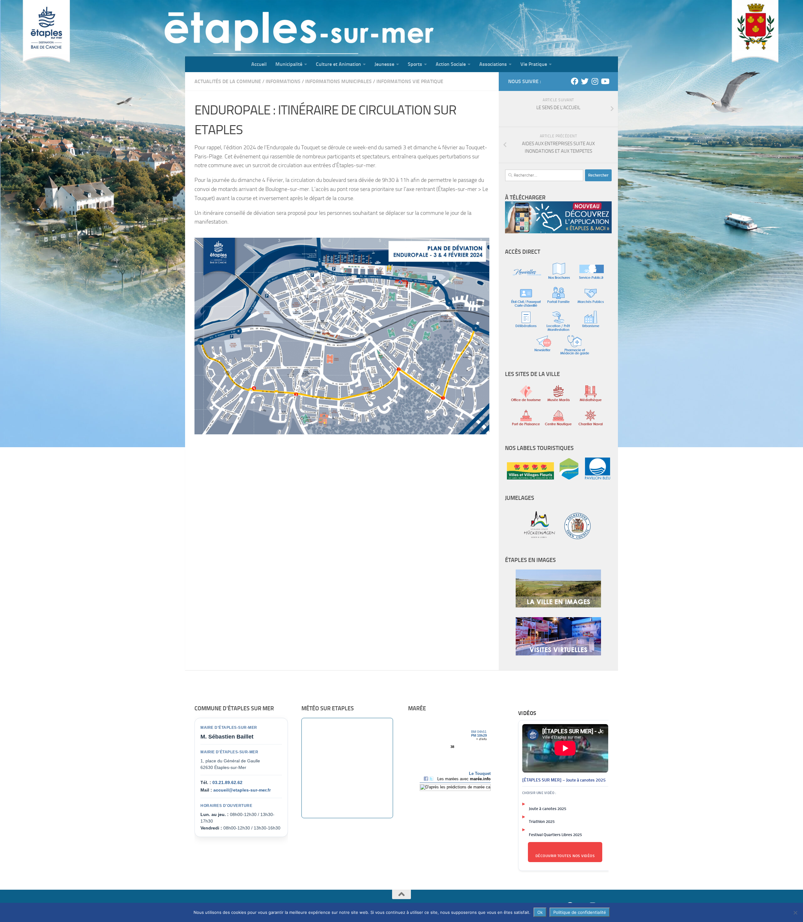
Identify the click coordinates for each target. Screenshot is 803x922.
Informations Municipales (338, 81)
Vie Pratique (533, 64)
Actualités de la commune (227, 81)
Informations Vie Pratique (409, 81)
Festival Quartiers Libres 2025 (555, 834)
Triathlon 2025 (542, 821)
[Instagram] (594, 81)
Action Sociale (451, 64)
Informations (283, 81)
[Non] (795, 912)
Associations (493, 64)
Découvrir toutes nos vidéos (565, 856)
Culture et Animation (338, 64)
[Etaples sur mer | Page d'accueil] (233, 28)
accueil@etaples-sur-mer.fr (242, 789)
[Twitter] (584, 81)
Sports (415, 64)
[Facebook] (574, 81)
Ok (540, 912)
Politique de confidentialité (579, 912)
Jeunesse (384, 64)
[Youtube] (605, 81)
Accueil (259, 64)
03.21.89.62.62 (227, 782)
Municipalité (288, 64)
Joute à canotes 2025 (547, 808)
